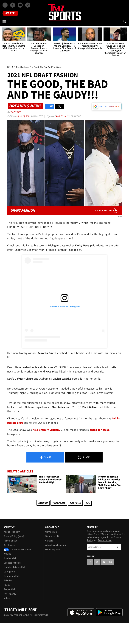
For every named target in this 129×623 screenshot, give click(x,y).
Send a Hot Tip (52, 536)
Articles (7, 554)
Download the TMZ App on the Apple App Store (80, 612)
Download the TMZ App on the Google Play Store (109, 612)
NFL (88, 502)
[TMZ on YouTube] (104, 562)
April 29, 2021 (24, 116)
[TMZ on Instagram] (27, 5)
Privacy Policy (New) (14, 536)
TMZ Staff (15, 112)
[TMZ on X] (12, 5)
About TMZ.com (12, 532)
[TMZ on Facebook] (5, 5)
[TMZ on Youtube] (20, 5)
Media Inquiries (52, 549)
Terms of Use (10, 540)
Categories (9, 571)
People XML (9, 589)
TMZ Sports (58, 502)
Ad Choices (9, 545)
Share (47, 457)
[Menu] (4, 21)
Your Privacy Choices (20, 549)
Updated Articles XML (14, 567)
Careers (49, 540)
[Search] (124, 21)
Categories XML (12, 576)
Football (75, 502)
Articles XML (10, 558)
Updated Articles (12, 563)
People (7, 585)
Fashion (43, 502)
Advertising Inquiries (55, 545)
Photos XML (10, 594)
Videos (7, 598)
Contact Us (51, 532)
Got (10, 13)
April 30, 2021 (62, 116)
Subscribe (117, 547)
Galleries (8, 580)
